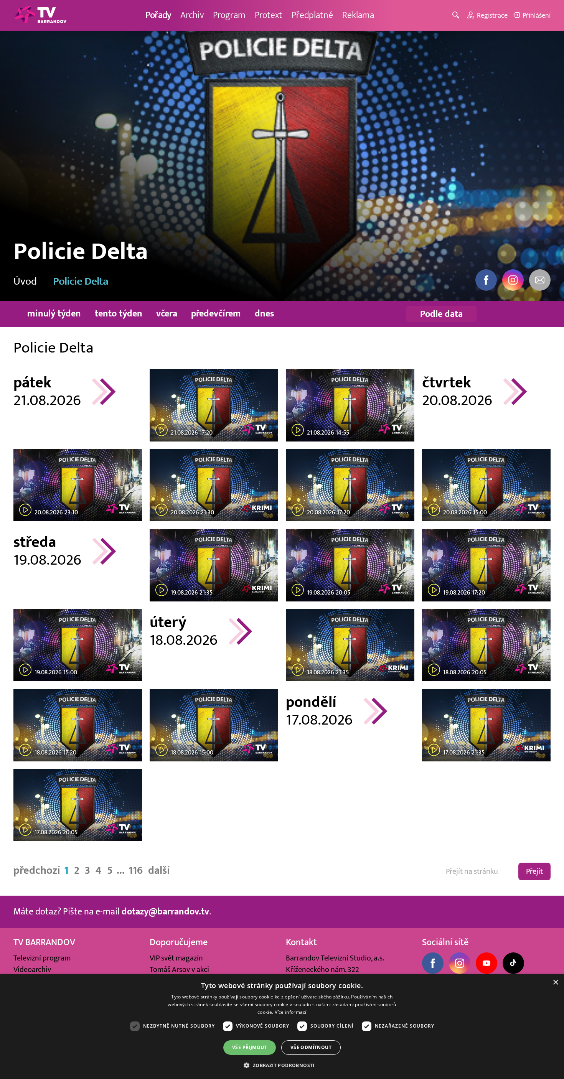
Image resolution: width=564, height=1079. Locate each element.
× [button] (555, 982)
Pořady (158, 15)
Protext (268, 15)
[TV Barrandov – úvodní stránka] (40, 15)
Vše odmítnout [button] (310, 1047)
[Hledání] (457, 15)
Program (229, 15)
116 (136, 870)
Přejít (534, 871)
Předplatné (312, 15)
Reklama (358, 15)
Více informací (291, 1012)
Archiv (192, 15)
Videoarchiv (32, 969)
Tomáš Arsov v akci (179, 969)
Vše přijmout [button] (249, 1047)
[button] (281, 1065)
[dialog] (282, 1026)
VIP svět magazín (176, 958)
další (159, 870)
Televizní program (42, 958)
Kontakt (301, 942)
